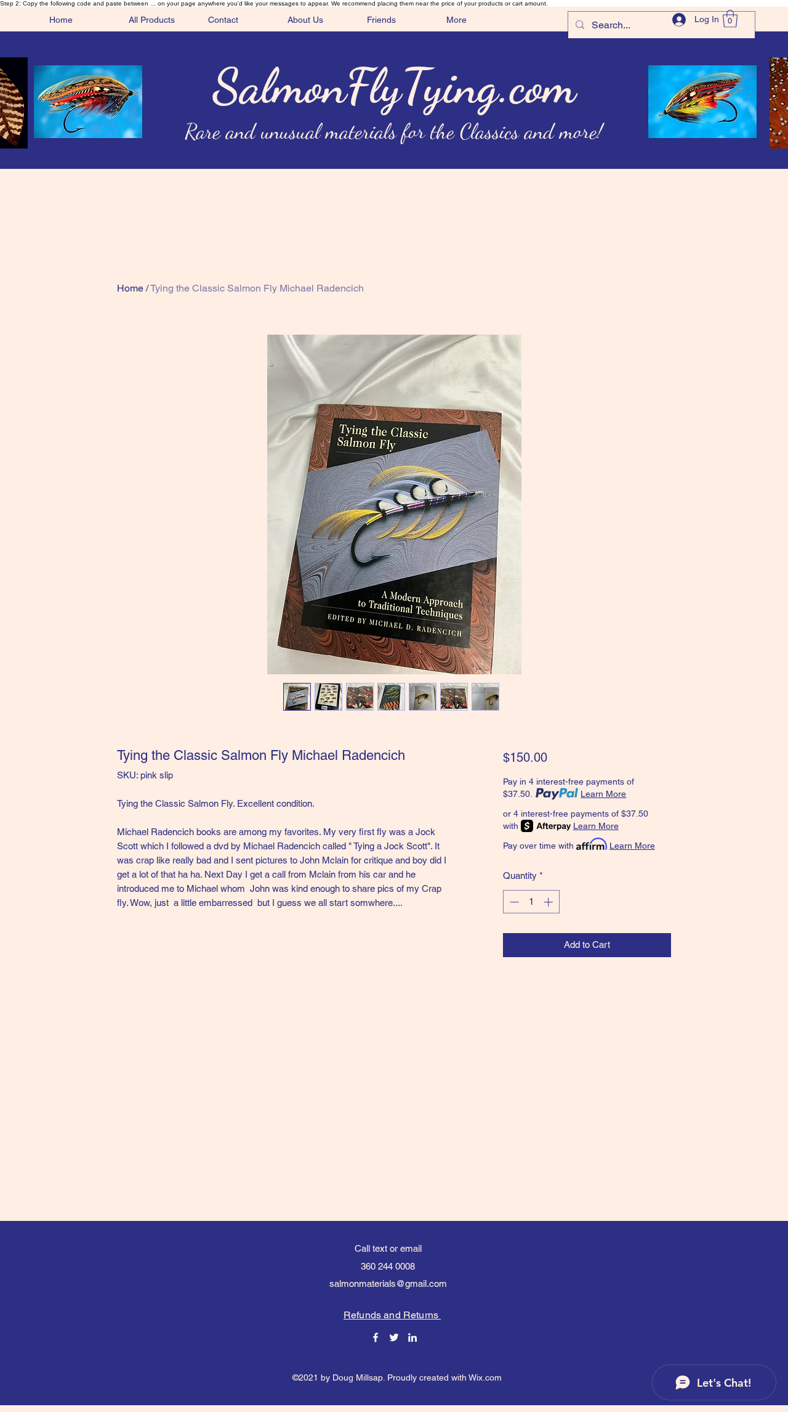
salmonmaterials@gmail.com (388, 1283)
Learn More (603, 794)
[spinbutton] (531, 902)
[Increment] (549, 902)
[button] (730, 19)
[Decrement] (513, 902)
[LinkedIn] (412, 1337)
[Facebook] (375, 1337)
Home (130, 288)
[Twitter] (394, 1337)
